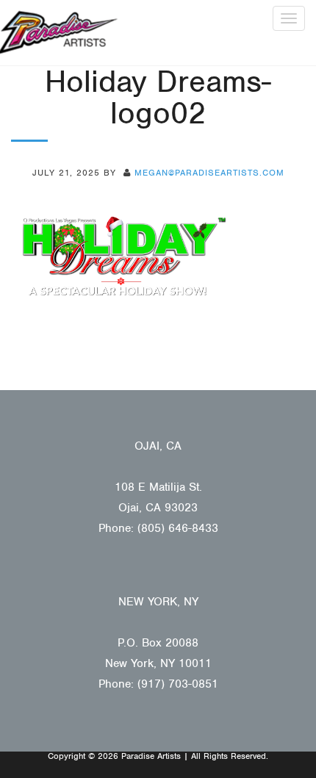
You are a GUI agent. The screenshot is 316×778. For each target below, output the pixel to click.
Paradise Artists (59, 33)
